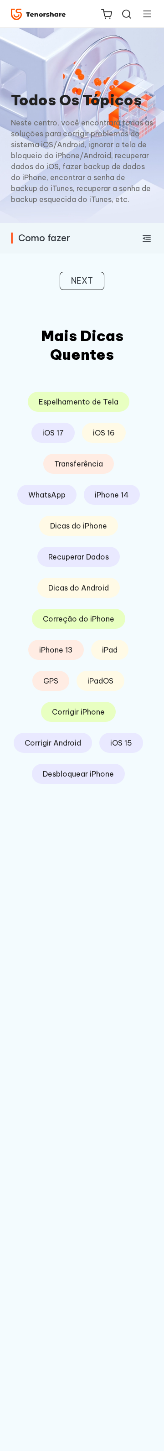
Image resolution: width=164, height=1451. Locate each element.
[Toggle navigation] (143, 13)
